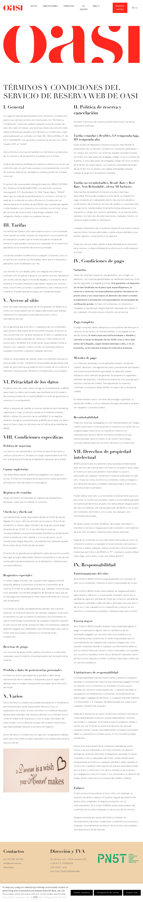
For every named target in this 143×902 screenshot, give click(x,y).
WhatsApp (8, 867)
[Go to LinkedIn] (18, 878)
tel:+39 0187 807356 (13, 859)
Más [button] (95, 6)
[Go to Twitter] (11, 878)
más (35, 897)
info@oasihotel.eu (12, 863)
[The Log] (12, 7)
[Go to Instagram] (4, 878)
